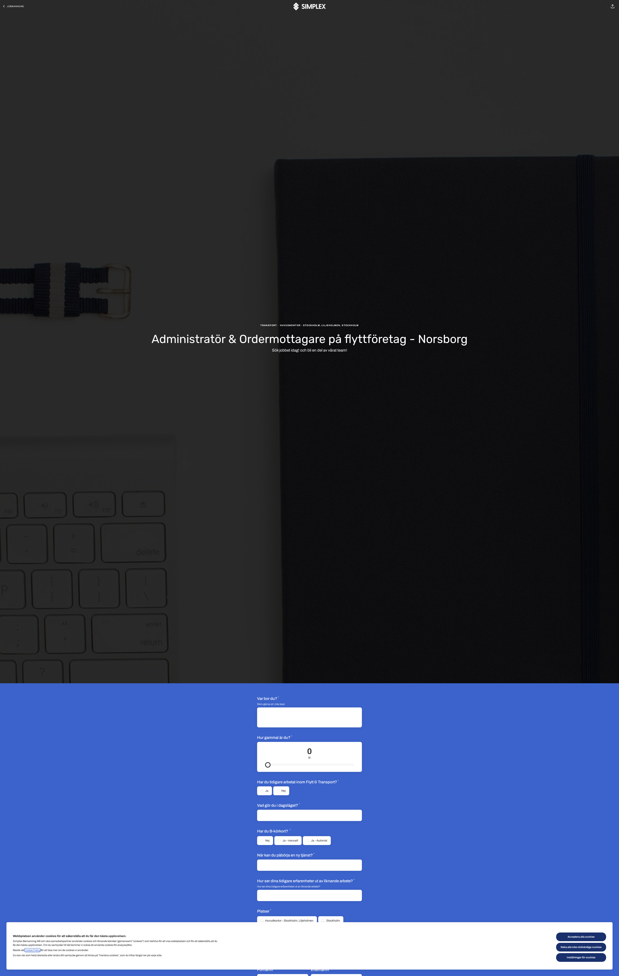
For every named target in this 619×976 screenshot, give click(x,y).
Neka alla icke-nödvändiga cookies (581, 947)
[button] (612, 6)
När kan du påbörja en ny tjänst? (285, 855)
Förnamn (266, 969)
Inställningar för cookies (581, 957)
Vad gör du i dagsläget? (278, 805)
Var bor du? (268, 698)
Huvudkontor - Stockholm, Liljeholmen (289, 920)
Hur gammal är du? (285, 737)
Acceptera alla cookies (581, 936)
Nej (283, 790)
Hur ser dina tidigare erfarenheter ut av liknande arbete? (306, 881)
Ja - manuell (290, 840)
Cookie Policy (32, 950)
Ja (266, 790)
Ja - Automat (319, 840)
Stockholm (333, 920)
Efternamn (321, 969)
